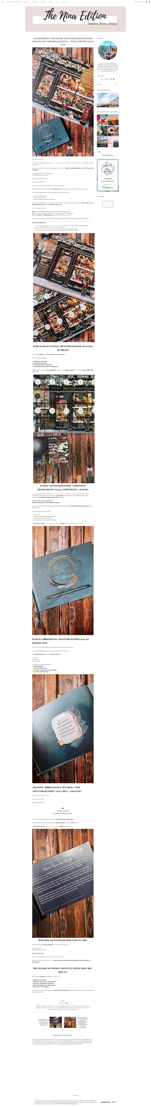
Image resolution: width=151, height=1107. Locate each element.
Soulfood (34, 1)
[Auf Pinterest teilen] (64, 1003)
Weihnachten (74, 1009)
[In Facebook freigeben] (58, 1003)
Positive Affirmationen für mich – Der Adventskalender (51, 228)
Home (2, 1)
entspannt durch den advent (64, 1007)
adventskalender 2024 (47, 1006)
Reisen (42, 1)
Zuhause (50, 1)
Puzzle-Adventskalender (52, 523)
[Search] (116, 84)
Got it (114, 1102)
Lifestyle (63, 1)
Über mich (26, 1)
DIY (57, 1)
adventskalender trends (62, 1006)
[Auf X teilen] (60, 1003)
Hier (52, 960)
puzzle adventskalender (55, 1009)
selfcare (66, 1009)
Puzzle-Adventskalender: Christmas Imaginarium (49, 225)
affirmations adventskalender (80, 1006)
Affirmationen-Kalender (52, 826)
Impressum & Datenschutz (14, 1)
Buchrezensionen (41, 1007)
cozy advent (51, 1007)
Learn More (105, 1102)
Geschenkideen (78, 1007)
